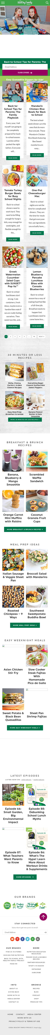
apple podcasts (26, 780)
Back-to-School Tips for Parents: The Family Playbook (25, 63)
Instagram (36, 969)
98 (34, 336)
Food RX (13, 964)
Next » (41, 336)
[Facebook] (23, 939)
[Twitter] (28, 939)
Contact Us (14, 1002)
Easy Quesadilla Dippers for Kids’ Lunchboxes (25, 81)
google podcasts (38, 780)
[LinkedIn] (37, 939)
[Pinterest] (17, 939)
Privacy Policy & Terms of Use (24, 1021)
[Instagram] (33, 939)
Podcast (36, 995)
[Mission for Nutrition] (33, 905)
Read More (12, 158)
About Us (14, 988)
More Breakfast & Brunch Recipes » (25, 529)
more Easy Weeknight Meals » (25, 728)
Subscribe (24, 73)
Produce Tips (36, 1002)
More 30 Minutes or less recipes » (24, 419)
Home (10, 1014)
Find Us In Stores (13, 952)
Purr (40, 1027)
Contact (20, 1014)
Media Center (14, 999)
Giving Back (13, 992)
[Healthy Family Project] (5, 905)
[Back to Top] (43, 917)
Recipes (36, 988)
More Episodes (24, 877)
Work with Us (13, 995)
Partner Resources (36, 962)
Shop (36, 999)
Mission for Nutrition (13, 955)
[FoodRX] (45, 905)
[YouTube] (12, 939)
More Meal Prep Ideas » (25, 625)
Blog (36, 992)
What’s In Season (36, 966)
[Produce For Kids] (18, 905)
